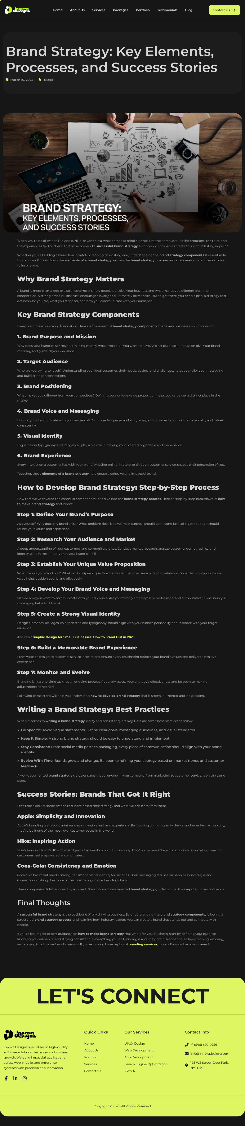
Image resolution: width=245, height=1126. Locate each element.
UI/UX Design (134, 1043)
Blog (188, 10)
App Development (138, 1057)
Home (57, 10)
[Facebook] (6, 1077)
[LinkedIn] (15, 1077)
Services (98, 10)
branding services (143, 944)
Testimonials (167, 10)
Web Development (139, 1050)
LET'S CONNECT (122, 996)
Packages (120, 10)
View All (130, 1071)
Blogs (48, 80)
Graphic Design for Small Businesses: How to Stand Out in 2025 (84, 637)
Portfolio (143, 10)
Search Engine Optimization (146, 1064)
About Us (77, 10)
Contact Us (92, 1071)
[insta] (24, 1077)
